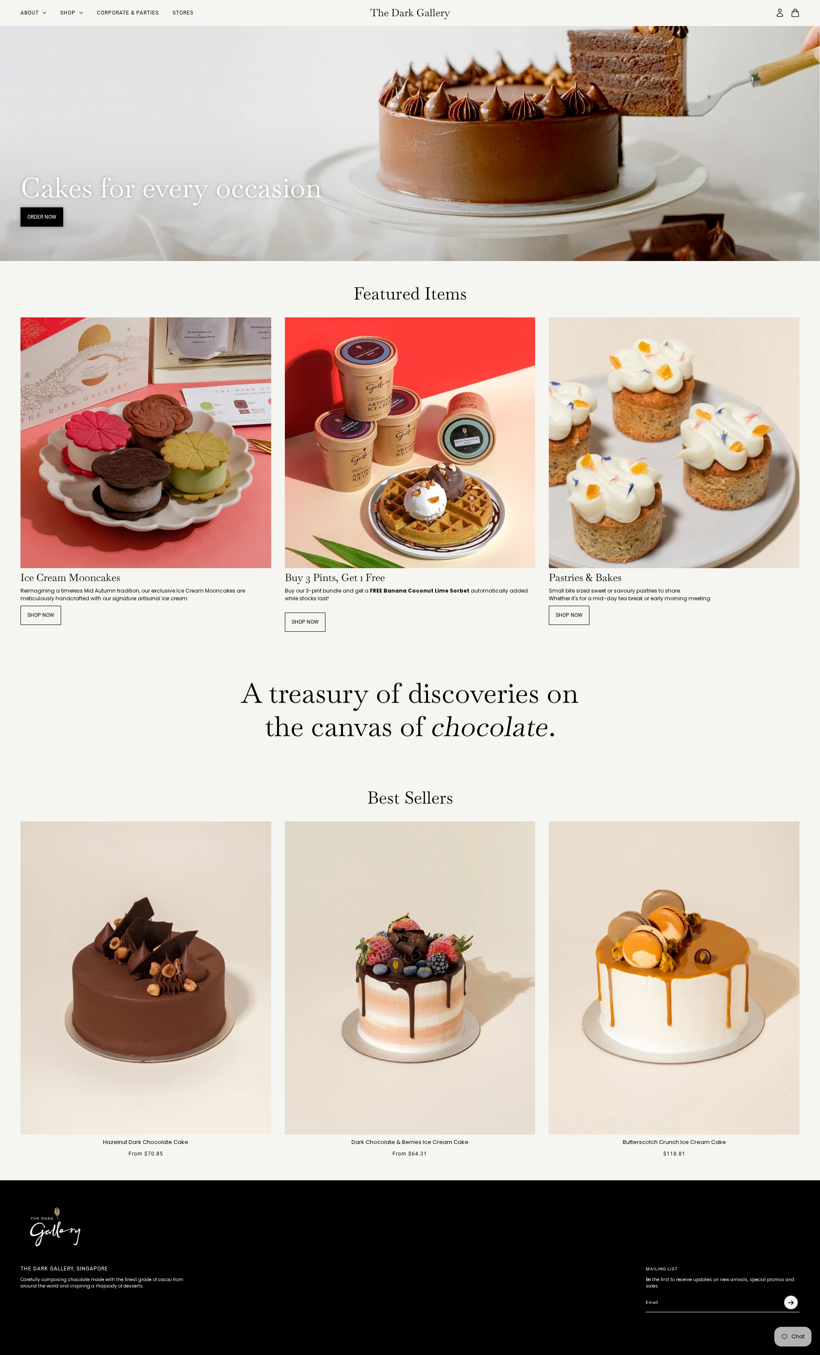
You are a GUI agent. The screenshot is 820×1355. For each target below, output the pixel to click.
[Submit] (791, 1302)
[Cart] (795, 13)
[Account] (780, 13)
